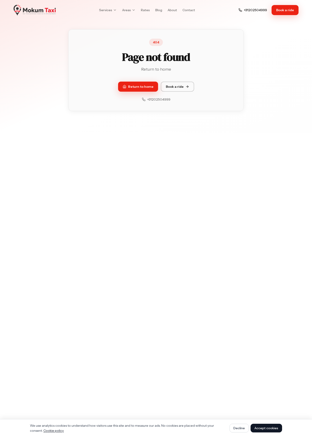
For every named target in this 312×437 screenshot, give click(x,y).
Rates (145, 10)
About (172, 10)
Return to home (140, 87)
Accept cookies (266, 428)
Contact (188, 10)
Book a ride (287, 11)
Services (105, 10)
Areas (126, 10)
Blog (158, 10)
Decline (239, 428)
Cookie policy (53, 431)
